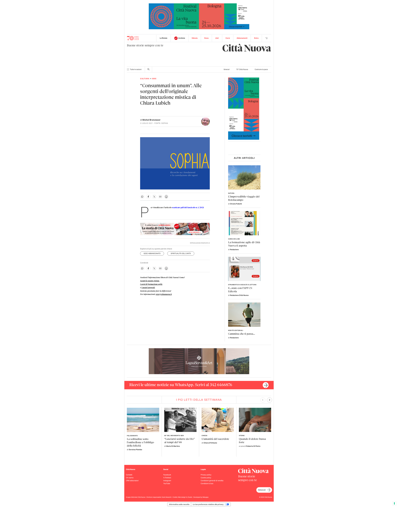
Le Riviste (163, 38)
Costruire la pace (261, 69)
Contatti (129, 475)
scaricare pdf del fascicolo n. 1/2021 (188, 208)
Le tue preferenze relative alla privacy (208, 504)
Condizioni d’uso (207, 483)
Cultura (144, 78)
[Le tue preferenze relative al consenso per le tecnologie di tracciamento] (394, 503)
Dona (206, 38)
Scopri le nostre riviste (149, 281)
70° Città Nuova (242, 69)
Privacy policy (206, 475)
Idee (154, 78)
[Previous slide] (262, 399)
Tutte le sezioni (135, 69)
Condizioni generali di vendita (212, 481)
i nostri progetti (148, 288)
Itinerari (227, 69)
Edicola (195, 38)
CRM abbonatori (132, 481)
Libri (217, 38)
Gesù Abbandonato (152, 253)
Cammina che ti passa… (241, 334)
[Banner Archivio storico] (175, 229)
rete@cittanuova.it (164, 294)
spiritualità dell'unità (181, 253)
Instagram (167, 481)
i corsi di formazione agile (151, 284)
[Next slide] (269, 399)
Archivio (181, 38)
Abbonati (262, 490)
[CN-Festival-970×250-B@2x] (199, 16)
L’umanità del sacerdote (215, 439)
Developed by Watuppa (200, 497)
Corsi (228, 38)
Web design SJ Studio (185, 497)
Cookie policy (206, 478)
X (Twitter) (167, 478)
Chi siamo (129, 478)
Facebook (167, 475)
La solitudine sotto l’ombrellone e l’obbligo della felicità (140, 442)
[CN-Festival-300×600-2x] (243, 108)
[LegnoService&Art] (199, 361)
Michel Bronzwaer (151, 120)
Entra (256, 38)
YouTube (166, 483)
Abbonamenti (242, 38)
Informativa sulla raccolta (179, 504)
